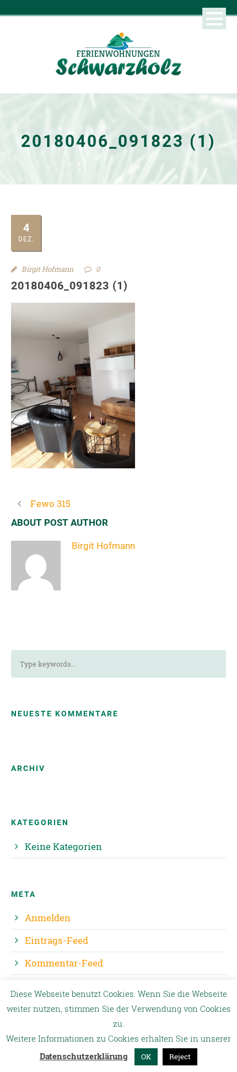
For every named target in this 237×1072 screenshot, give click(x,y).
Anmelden (48, 917)
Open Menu (214, 18)
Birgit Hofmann (47, 269)
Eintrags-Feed (56, 940)
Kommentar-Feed (64, 963)
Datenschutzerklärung (84, 1056)
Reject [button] (180, 1057)
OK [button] (146, 1057)
